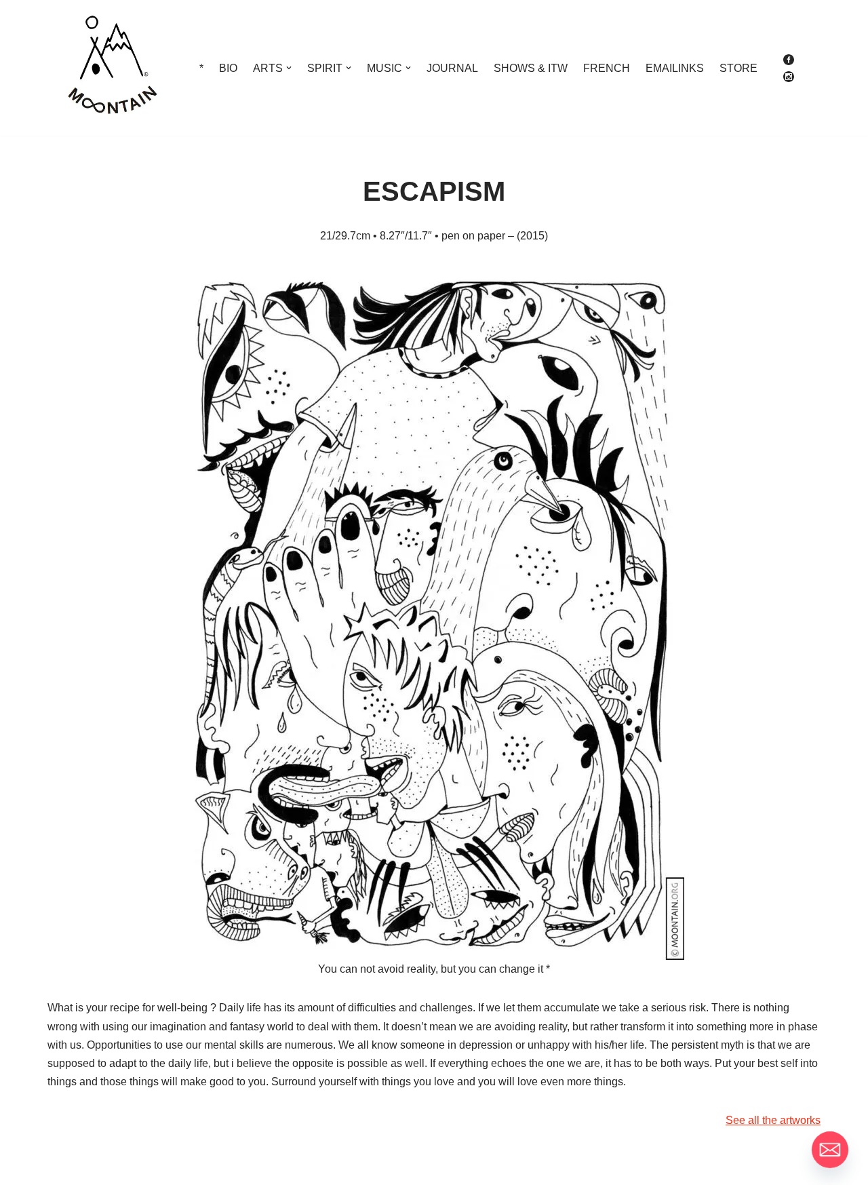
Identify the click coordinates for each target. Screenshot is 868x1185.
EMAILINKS (675, 68)
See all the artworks (773, 1120)
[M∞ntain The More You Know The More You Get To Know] (111, 68)
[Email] (830, 1149)
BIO (228, 68)
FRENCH (606, 68)
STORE (738, 68)
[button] (289, 68)
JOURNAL (452, 68)
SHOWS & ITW (531, 68)
